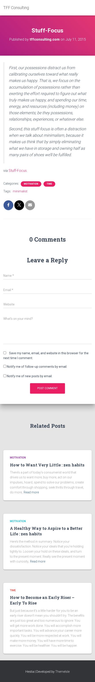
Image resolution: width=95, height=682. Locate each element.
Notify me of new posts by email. (29, 376)
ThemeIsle (62, 671)
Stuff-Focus (18, 171)
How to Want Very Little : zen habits (47, 465)
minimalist (20, 191)
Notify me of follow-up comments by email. (37, 366)
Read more (31, 492)
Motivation (31, 184)
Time (49, 184)
